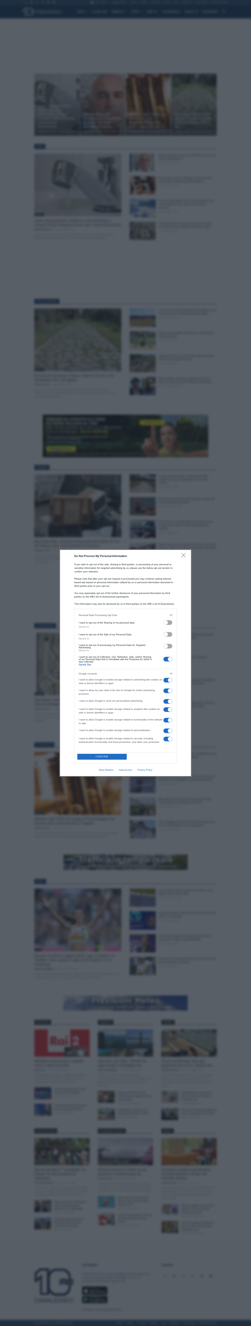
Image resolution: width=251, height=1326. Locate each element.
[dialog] (125, 663)
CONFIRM (102, 756)
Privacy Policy (144, 769)
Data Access (125, 769)
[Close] (184, 556)
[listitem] (125, 615)
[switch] (167, 622)
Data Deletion (106, 769)
